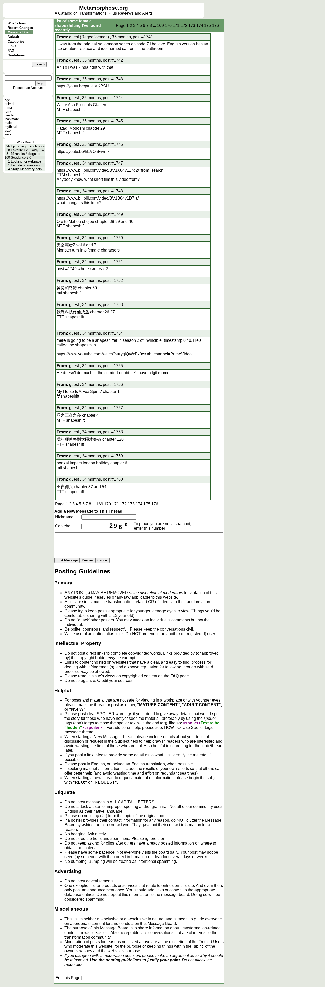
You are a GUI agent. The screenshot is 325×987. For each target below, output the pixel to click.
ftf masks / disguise (25, 154)
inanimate (12, 119)
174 (199, 25)
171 (176, 25)
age (7, 100)
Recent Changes (20, 28)
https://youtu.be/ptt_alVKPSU (83, 86)
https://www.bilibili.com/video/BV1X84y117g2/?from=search (110, 170)
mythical (11, 127)
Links (12, 46)
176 (215, 25)
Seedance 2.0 (21, 157)
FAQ (11, 50)
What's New (17, 23)
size (8, 130)
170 (168, 25)
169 (160, 25)
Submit (13, 37)
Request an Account (28, 88)
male (8, 123)
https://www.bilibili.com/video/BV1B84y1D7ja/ (98, 198)
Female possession (25, 165)
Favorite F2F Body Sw (27, 150)
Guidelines (16, 55)
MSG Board (25, 142)
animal (9, 104)
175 (207, 25)
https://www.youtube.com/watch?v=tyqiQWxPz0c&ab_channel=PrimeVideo (124, 354)
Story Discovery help (26, 169)
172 (184, 25)
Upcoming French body (28, 146)
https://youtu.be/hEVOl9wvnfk (83, 151)
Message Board (20, 32)
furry (8, 111)
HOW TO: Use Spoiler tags (188, 727)
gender (9, 115)
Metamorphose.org (103, 8)
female (9, 108)
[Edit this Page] (68, 978)
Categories (16, 41)
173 (191, 25)
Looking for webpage (26, 161)
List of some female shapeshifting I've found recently (77, 25)
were (8, 134)
